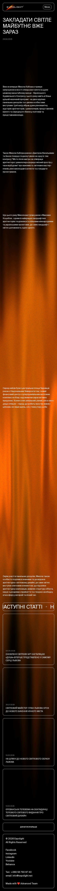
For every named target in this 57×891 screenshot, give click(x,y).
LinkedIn (10, 857)
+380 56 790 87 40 (21, 872)
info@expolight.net (22, 875)
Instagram (11, 853)
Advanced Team (28, 883)
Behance (10, 864)
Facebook (11, 850)
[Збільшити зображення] (28, 251)
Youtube (10, 860)
